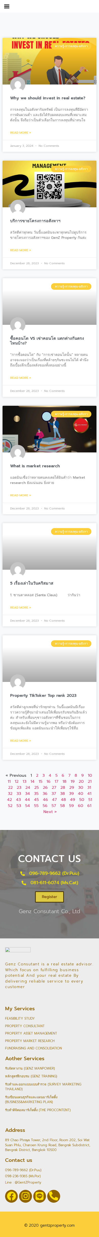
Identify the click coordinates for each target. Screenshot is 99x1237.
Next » (50, 812)
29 (71, 788)
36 (45, 794)
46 (45, 800)
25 (36, 788)
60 (80, 806)
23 (19, 788)
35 (36, 794)
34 (27, 794)
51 (90, 800)
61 (89, 806)
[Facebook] (11, 1196)
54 (27, 806)
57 (54, 806)
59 (71, 806)
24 (27, 788)
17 (56, 782)
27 (54, 788)
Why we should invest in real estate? (47, 98)
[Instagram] (25, 1196)
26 (45, 788)
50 (81, 800)
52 (10, 806)
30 (80, 788)
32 (10, 794)
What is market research (35, 466)
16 (48, 782)
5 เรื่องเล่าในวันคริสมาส (31, 583)
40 (80, 794)
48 (63, 800)
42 (9, 800)
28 (62, 788)
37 (54, 794)
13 (24, 782)
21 (90, 782)
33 (18, 794)
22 (10, 788)
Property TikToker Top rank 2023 (43, 696)
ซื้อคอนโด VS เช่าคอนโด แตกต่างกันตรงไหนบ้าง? (47, 340)
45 (36, 800)
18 (64, 782)
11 (9, 782)
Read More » (20, 132)
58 (62, 806)
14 (32, 782)
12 (17, 782)
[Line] (39, 1196)
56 (45, 806)
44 (27, 800)
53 (18, 806)
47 (54, 800)
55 (36, 806)
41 (89, 794)
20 (81, 782)
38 (62, 794)
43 (18, 800)
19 (73, 782)
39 (71, 794)
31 (89, 788)
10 (90, 775)
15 (40, 782)
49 (72, 800)
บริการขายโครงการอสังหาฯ (35, 221)
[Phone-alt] (53, 1196)
